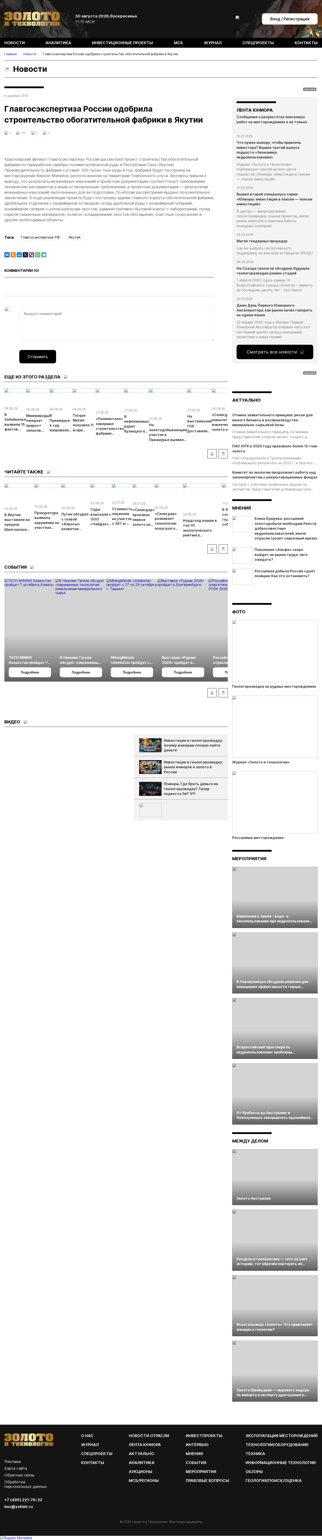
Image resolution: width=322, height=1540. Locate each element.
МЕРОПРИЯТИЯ (201, 1471)
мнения (241, 508)
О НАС (87, 1435)
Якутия (74, 237)
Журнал (213, 42)
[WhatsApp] (37, 254)
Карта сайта (15, 1468)
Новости (14, 42)
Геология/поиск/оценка (274, 1480)
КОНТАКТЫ (92, 1462)
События (196, 1462)
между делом (250, 1141)
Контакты (306, 42)
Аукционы (140, 1471)
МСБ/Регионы (144, 1480)
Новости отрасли (149, 1435)
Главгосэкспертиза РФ (40, 237)
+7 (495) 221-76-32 (23, 1500)
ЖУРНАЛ (90, 1444)
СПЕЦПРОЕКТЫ (96, 1453)
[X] (25, 254)
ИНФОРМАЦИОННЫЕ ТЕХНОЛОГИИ (281, 1462)
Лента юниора (145, 1444)
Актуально (141, 1453)
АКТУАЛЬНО (246, 400)
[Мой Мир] (19, 254)
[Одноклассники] (13, 254)
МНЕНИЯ (194, 1453)
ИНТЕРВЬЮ (197, 1444)
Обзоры (254, 1471)
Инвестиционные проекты (122, 42)
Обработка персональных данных (25, 1484)
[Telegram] (43, 254)
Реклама (12, 1461)
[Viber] (31, 254)
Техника (255, 1453)
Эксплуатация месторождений (282, 1435)
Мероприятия (249, 858)
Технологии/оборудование (277, 1444)
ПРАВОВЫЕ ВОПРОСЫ (207, 1480)
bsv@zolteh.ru (18, 1506)
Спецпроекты (258, 42)
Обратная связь (19, 1475)
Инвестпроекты (204, 1435)
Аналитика (58, 42)
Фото (239, 611)
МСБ (178, 42)
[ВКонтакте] (7, 254)
